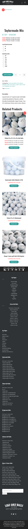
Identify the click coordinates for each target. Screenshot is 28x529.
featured (7, 88)
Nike (14, 297)
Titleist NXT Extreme (7, 403)
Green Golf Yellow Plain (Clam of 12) (11, 481)
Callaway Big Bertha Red (8, 451)
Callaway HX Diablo (7, 449)
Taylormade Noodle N (7, 368)
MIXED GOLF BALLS (18, 83)
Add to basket (7, 74)
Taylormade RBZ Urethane (9, 375)
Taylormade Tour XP (7, 373)
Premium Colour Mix (14, 308)
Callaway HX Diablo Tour (8, 456)
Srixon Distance (14, 310)
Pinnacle (4, 334)
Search (4, 493)
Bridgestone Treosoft (7, 426)
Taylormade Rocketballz (8, 369)
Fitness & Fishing (6, 348)
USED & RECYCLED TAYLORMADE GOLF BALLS (13, 85)
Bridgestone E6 (6, 429)
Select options (14, 147)
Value (3, 341)
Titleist (14, 288)
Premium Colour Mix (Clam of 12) (10, 479)
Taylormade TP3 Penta (8, 378)
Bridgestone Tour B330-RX (9, 419)
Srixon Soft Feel (14, 315)
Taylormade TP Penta (8, 376)
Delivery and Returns (7, 351)
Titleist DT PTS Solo (7, 405)
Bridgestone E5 (6, 428)
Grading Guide (14, 285)
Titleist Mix (5, 391)
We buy (4, 346)
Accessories (5, 350)
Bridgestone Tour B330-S (8, 417)
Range (4, 345)
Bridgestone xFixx (6, 424)
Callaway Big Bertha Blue (8, 452)
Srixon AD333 (14, 313)
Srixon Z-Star (14, 316)
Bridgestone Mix (6, 416)
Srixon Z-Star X (14, 318)
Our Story (14, 283)
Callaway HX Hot (6, 447)
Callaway (14, 290)
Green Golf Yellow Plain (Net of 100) (11, 477)
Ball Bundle (6, 54)
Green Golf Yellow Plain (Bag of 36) (11, 484)
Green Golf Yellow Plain (8, 467)
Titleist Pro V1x (5, 398)
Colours (4, 343)
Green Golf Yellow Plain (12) (9, 474)
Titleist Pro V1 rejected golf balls (10, 396)
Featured (11, 83)
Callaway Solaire (6, 458)
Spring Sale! (14, 286)
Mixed (3, 338)
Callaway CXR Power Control (9, 454)
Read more (14, 186)
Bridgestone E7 (6, 431)
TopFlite (14, 299)
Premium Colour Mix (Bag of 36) (10, 482)
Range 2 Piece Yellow (7, 469)
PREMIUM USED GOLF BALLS (9, 84)
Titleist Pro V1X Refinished (8, 394)
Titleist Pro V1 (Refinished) (9, 393)
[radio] (4, 46)
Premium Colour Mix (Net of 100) (10, 476)
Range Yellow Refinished (8, 470)
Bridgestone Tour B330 (8, 422)
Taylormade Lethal (7, 366)
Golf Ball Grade (7, 44)
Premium (4, 340)
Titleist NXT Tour (6, 399)
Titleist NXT (5, 401)
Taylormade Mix (6, 363)
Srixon (14, 292)
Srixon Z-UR (14, 323)
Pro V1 (3, 389)
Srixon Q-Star (14, 325)
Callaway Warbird (6, 446)
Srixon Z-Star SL (14, 322)
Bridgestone (14, 295)
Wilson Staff (5, 336)
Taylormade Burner (7, 364)
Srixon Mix (14, 311)
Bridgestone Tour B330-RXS (9, 421)
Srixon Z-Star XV (14, 320)
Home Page (14, 281)
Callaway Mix (5, 442)
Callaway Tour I (6, 444)
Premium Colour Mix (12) (8, 472)
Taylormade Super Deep (8, 371)
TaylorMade (14, 293)
